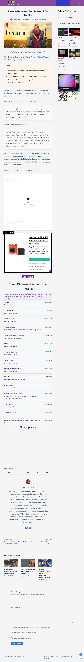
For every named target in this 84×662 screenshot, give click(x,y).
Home (31, 3)
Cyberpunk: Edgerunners (12, 368)
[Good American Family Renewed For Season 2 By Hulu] (28, 563)
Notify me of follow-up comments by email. (25, 632)
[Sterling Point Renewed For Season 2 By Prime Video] (11, 563)
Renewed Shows (62, 3)
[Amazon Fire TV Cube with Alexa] (16, 250)
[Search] (79, 3)
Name (13, 599)
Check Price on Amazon (39, 259)
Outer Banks (8, 385)
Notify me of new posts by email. (22, 638)
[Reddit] (9, 472)
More (72, 3)
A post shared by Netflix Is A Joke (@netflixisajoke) (28, 227)
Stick (6, 344)
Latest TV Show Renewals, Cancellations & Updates (63, 63)
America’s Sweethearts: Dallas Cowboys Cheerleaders (22, 420)
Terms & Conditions (67, 656)
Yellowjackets (8, 404)
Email (34, 599)
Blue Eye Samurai (10, 377)
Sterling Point (8, 360)
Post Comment (17, 643)
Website (55, 599)
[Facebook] (18, 472)
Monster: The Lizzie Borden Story (15, 393)
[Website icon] (26, 528)
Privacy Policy (55, 656)
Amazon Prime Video (39, 57)
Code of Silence (9, 327)
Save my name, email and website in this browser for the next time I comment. (32, 627)
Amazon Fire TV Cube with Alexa (38, 239)
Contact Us (47, 658)
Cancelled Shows (49, 3)
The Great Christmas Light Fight (14, 335)
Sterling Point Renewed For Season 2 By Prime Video (11, 571)
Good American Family (11, 352)
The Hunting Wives (10, 412)
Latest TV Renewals (40, 19)
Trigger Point (8, 310)
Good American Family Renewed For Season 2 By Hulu (28, 571)
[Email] (47, 472)
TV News (38, 3)
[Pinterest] (28, 472)
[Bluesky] (37, 472)
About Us (46, 656)
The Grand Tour (9, 319)
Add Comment (15, 607)
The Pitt (6, 302)
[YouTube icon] (29, 528)
